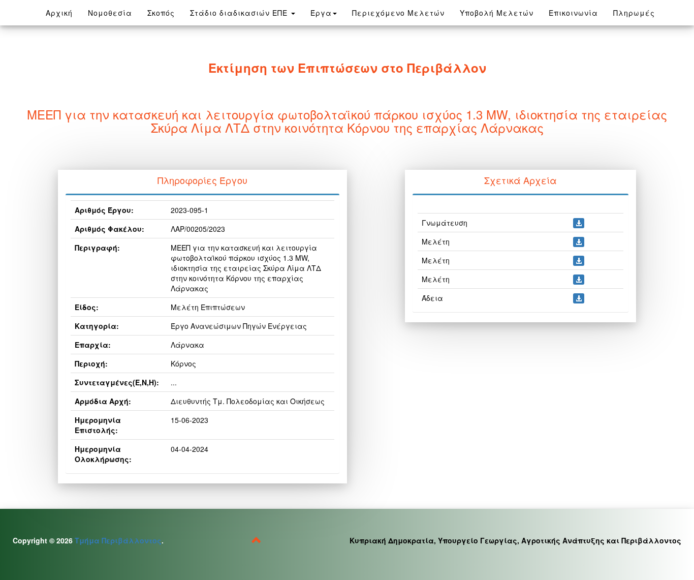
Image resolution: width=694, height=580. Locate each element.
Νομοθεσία (114, 12)
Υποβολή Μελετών (496, 13)
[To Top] (256, 541)
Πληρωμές (634, 13)
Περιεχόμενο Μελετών (398, 13)
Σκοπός (161, 13)
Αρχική (59, 13)
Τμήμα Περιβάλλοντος (118, 540)
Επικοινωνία (573, 13)
